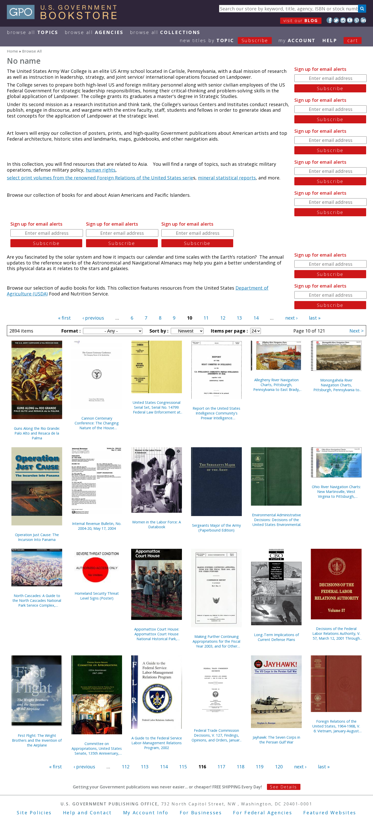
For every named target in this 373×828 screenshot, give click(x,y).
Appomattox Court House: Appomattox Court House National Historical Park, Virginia (156, 634)
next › (291, 318)
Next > (356, 331)
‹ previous (93, 318)
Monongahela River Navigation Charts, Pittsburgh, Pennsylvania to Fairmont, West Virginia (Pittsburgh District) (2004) (336, 385)
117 (221, 767)
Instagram (343, 20)
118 (240, 767)
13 (239, 318)
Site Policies (34, 812)
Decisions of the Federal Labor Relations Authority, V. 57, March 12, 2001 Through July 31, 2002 (336, 633)
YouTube (350, 20)
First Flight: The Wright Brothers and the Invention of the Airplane (37, 740)
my (297, 40)
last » (314, 318)
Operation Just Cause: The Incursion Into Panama (37, 537)
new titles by (224, 40)
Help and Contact (87, 812)
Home (12, 51)
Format (70, 331)
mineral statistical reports (227, 178)
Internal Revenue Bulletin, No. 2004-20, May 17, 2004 (96, 526)
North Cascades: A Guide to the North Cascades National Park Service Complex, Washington (36, 600)
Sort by (158, 331)
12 (222, 318)
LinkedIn (363, 20)
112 (125, 767)
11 (206, 318)
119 (259, 767)
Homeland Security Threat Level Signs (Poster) (97, 596)
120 (279, 767)
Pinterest (357, 20)
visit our (300, 20)
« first (64, 318)
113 (144, 767)
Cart (352, 40)
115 (183, 767)
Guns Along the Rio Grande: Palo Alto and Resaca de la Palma (37, 433)
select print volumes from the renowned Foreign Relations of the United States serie (100, 178)
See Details (283, 787)
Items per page (229, 331)
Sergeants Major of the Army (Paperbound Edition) (216, 528)
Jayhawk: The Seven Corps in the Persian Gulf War (276, 739)
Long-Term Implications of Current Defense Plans (276, 637)
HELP (329, 40)
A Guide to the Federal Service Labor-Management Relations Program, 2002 (156, 743)
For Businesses (201, 812)
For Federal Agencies (262, 812)
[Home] (64, 17)
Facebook (329, 20)
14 (256, 318)
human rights (100, 170)
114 (164, 767)
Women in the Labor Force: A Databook (156, 524)
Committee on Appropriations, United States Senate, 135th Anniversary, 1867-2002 (97, 748)
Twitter (336, 20)
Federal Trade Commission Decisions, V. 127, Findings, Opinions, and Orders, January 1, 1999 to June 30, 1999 (216, 735)
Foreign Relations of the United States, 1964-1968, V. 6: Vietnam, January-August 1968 (336, 726)
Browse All (32, 32)
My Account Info (146, 812)
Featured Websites (329, 812)
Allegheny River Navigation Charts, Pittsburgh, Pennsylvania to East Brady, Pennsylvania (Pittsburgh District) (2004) (276, 384)
